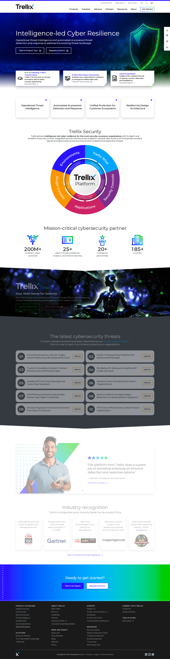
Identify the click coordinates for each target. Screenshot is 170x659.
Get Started (147, 9)
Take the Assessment (81, 82)
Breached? (107, 3)
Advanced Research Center (97, 633)
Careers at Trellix (57, 621)
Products (73, 9)
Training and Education (95, 636)
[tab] (78, 487)
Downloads (91, 615)
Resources (122, 9)
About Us (54, 612)
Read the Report (126, 83)
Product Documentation (96, 612)
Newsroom (55, 633)
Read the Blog (30, 84)
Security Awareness (94, 639)
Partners (109, 9)
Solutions (86, 9)
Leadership (55, 615)
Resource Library (93, 630)
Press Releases (57, 636)
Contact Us (126, 609)
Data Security (21, 612)
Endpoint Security (22, 609)
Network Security (22, 615)
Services (98, 9)
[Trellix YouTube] (149, 654)
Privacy (89, 654)
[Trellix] (17, 654)
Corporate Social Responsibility (63, 624)
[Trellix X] (153, 654)
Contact (134, 3)
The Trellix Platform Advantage (27, 639)
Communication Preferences (98, 621)
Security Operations (23, 624)
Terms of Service (107, 654)
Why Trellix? (55, 609)
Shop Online (126, 621)
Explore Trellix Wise (28, 304)
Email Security (21, 621)
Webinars (55, 642)
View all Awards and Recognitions (83, 552)
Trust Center (92, 642)
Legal (96, 654)
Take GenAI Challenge (55, 304)
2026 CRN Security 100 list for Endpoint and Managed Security (28, 521)
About (134, 9)
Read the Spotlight (96, 480)
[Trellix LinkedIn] (146, 654)
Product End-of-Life (94, 618)
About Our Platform (23, 636)
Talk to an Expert (72, 586)
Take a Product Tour (28, 50)
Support (121, 3)
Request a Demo (57, 50)
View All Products (23, 627)
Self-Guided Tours (93, 645)
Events (54, 645)
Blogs (53, 639)
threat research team (116, 338)
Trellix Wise (20, 642)
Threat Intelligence (23, 618)
